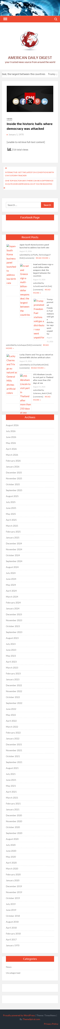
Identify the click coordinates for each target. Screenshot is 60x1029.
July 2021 (11, 774)
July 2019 (11, 904)
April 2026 (11, 448)
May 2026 (11, 443)
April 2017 (11, 939)
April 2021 (11, 791)
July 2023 (11, 644)
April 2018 (11, 927)
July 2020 (11, 845)
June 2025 (11, 508)
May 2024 (11, 584)
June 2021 (11, 779)
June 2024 (11, 579)
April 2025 (11, 519)
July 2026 (11, 431)
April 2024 (11, 590)
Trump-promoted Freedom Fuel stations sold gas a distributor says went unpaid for (50, 316)
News (9, 119)
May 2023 (11, 655)
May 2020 (11, 856)
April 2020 (11, 862)
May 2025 (11, 514)
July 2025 (11, 502)
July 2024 (11, 573)
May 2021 (11, 785)
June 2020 (11, 850)
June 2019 (11, 910)
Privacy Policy (51, 1023)
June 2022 (11, 709)
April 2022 (11, 720)
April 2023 (11, 661)
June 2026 (11, 437)
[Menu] (5, 19)
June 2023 (11, 649)
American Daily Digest (30, 57)
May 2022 (11, 714)
